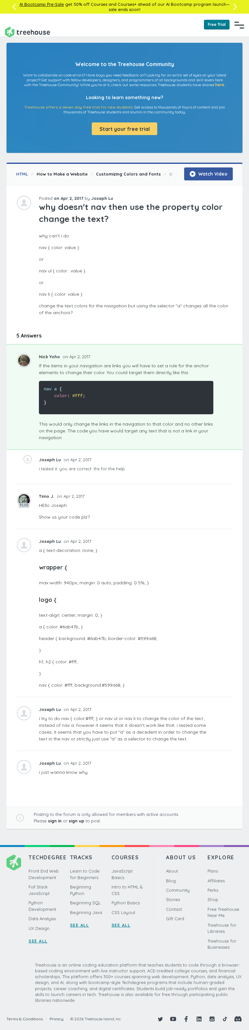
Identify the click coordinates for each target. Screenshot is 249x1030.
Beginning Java (86, 912)
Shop (213, 899)
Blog (171, 880)
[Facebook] (186, 1019)
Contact (174, 909)
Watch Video (212, 174)
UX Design (39, 928)
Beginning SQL (85, 902)
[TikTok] (225, 1019)
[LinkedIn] (199, 1019)
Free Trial (217, 24)
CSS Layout (123, 912)
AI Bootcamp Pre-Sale (41, 4)
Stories (173, 899)
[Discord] (238, 1019)
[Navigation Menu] (239, 25)
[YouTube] (173, 1019)
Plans (213, 871)
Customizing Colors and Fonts (128, 174)
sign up (76, 820)
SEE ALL (38, 941)
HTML (22, 174)
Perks (213, 890)
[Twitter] (160, 1019)
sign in (55, 820)
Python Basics (126, 902)
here (219, 84)
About (172, 871)
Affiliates (216, 880)
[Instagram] (212, 1019)
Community (178, 890)
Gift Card (175, 918)
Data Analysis (42, 918)
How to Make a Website (62, 174)
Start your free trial (125, 129)
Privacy (57, 1018)
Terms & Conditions (24, 1018)
